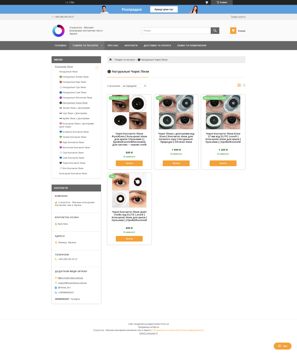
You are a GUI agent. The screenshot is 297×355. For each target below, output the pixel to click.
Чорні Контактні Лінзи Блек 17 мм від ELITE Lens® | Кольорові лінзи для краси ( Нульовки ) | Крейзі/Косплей (223, 137)
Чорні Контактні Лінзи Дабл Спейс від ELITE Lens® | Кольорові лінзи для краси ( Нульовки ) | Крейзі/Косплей (129, 216)
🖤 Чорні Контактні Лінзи (72, 163)
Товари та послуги (85, 45)
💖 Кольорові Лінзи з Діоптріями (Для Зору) (76, 125)
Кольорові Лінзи (64, 66)
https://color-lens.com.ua (70, 278)
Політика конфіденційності (191, 330)
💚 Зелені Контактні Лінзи (72, 137)
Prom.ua (165, 324)
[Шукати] (215, 30)
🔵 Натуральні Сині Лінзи (72, 92)
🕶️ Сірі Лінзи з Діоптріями (73, 113)
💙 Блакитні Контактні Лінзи (74, 132)
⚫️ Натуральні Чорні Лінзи (73, 102)
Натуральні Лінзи (68, 71)
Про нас (113, 45)
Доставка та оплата (157, 45)
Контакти (131, 45)
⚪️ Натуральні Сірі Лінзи (72, 87)
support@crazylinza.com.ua (72, 282)
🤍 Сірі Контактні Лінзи (71, 152)
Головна (60, 45)
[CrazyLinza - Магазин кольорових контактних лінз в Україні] (58, 36)
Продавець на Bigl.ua (148, 327)
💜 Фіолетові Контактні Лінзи (74, 147)
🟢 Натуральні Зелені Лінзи (74, 77)
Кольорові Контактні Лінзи (73, 173)
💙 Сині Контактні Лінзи (71, 158)
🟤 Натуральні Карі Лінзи (72, 82)
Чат (285, 346)
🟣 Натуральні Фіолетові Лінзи (75, 97)
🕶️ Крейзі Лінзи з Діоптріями (74, 118)
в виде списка (243, 86)
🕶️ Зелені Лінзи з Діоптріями (74, 108)
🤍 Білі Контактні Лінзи (71, 168)
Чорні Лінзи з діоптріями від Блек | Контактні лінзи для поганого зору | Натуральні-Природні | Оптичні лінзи (176, 137)
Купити (129, 163)
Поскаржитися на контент (164, 330)
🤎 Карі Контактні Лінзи (71, 142)
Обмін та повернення (191, 45)
